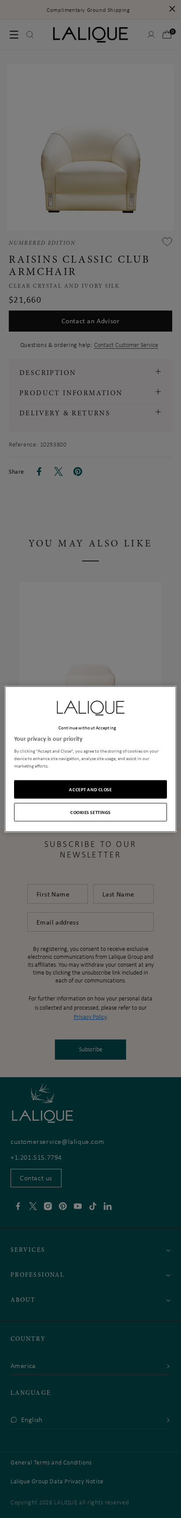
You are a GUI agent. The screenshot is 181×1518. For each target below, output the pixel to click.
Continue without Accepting (87, 727)
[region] (90, 759)
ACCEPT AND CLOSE (90, 789)
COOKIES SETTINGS (90, 812)
